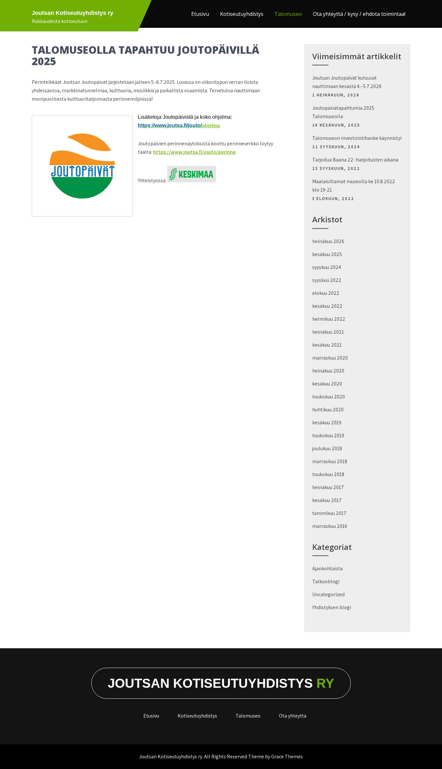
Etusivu (200, 13)
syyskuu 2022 (326, 280)
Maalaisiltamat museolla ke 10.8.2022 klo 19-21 (353, 185)
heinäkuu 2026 (328, 241)
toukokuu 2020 (328, 396)
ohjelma (179, 125)
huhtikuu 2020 (328, 409)
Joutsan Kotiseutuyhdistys (221, 683)
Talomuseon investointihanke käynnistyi (357, 138)
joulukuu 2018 (327, 448)
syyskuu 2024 (326, 267)
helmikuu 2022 (328, 319)
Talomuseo (288, 13)
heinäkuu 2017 (328, 487)
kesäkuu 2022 (327, 306)
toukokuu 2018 (328, 474)
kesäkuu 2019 (326, 422)
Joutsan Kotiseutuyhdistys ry (72, 13)
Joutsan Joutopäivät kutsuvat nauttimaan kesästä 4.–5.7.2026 (346, 82)
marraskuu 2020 (330, 357)
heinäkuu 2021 (328, 332)
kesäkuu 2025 (327, 254)
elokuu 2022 (325, 293)
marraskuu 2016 (329, 526)
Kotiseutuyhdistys (241, 13)
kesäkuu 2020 (327, 383)
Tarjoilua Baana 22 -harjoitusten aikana (355, 159)
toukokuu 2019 (328, 435)
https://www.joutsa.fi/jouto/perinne (194, 152)
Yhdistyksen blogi (331, 607)
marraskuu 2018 (329, 461)
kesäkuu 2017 (327, 500)
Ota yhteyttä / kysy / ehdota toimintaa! (359, 13)
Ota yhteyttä (292, 715)
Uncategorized (328, 594)
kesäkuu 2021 (327, 344)
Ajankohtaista (327, 568)
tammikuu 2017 (329, 513)
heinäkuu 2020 (328, 370)
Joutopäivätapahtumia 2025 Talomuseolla (343, 112)
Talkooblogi (325, 581)
